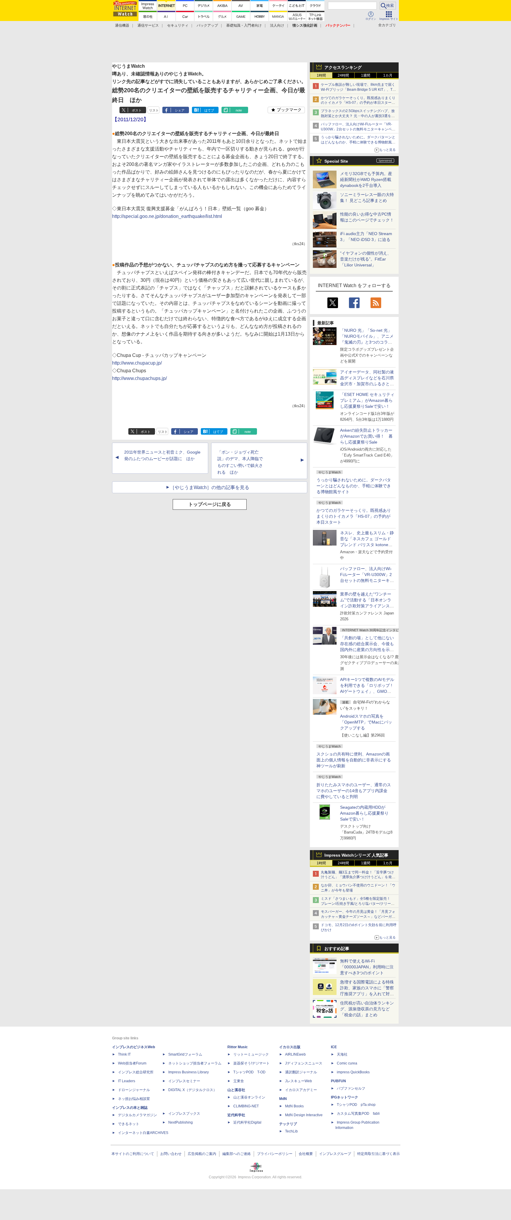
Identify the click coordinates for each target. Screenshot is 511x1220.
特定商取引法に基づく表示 (378, 1154)
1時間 (321, 75)
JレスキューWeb (298, 1081)
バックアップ (207, 25)
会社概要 (306, 1154)
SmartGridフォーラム (185, 1054)
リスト (154, 110)
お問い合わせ (171, 1154)
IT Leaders (126, 1081)
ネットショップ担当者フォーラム (194, 1063)
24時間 (343, 75)
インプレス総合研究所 (135, 1072)
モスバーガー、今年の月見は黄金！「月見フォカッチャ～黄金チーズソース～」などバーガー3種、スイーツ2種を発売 (358, 917)
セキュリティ (177, 25)
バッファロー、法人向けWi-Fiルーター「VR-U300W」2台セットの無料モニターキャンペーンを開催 (358, 129)
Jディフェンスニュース (303, 1063)
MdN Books (294, 1106)
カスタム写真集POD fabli (358, 1113)
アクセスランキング (343, 67)
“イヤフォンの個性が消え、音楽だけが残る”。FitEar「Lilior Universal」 (365, 259)
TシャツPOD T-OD (249, 1072)
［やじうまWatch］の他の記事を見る (209, 487)
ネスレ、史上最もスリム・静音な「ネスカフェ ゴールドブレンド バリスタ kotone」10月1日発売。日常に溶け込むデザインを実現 (367, 544)
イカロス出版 (289, 1047)
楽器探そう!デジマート (251, 1063)
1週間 (365, 75)
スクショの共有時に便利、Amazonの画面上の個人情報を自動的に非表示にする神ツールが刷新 (353, 760)
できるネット (128, 1124)
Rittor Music (237, 1047)
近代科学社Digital (247, 1122)
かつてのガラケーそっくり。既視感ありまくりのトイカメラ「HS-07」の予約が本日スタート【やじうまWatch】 (358, 103)
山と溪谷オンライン (249, 1097)
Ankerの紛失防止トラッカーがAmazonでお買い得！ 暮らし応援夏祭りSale (366, 436)
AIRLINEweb (295, 1054)
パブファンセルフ (351, 1088)
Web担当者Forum (132, 1063)
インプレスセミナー (184, 1081)
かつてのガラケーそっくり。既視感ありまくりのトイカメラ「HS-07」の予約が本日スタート (353, 516)
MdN (283, 1099)
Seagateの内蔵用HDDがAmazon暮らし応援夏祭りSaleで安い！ (364, 813)
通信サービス (148, 25)
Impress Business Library (188, 1072)
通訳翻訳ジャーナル (301, 1072)
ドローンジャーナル (134, 1090)
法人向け (277, 25)
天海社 (342, 1054)
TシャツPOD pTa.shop (356, 1105)
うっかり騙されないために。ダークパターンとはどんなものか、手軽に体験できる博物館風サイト (353, 486)
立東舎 (238, 1081)
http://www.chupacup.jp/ (137, 362)
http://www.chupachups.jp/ (139, 378)
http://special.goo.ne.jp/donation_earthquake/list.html (167, 216)
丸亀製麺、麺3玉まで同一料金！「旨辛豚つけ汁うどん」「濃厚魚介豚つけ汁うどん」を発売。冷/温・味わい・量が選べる (357, 877)
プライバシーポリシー (274, 1154)
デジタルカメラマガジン (137, 1115)
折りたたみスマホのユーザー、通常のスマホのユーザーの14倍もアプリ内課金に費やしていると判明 (353, 790)
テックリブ (288, 1124)
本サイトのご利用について (132, 1154)
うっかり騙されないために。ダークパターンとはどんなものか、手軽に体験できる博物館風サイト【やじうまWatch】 (358, 142)
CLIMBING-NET (246, 1106)
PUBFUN (338, 1081)
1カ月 (387, 75)
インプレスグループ (335, 1154)
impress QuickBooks (353, 1072)
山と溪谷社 (236, 1090)
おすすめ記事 (336, 948)
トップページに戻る (209, 504)
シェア (180, 110)
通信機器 (122, 25)
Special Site (336, 161)
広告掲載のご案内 (202, 1154)
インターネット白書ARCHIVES (143, 1133)
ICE (334, 1047)
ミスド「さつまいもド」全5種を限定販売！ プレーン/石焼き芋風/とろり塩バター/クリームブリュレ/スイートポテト (357, 904)
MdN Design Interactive (304, 1115)
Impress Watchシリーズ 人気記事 (356, 855)
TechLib (291, 1131)
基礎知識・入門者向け (244, 25)
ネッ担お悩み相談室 (134, 1099)
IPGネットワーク (344, 1097)
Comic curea (347, 1063)
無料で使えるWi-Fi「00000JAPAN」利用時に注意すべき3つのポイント (367, 967)
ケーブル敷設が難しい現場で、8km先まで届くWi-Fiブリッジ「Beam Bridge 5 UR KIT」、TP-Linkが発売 (358, 89)
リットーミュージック (251, 1054)
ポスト (137, 110)
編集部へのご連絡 (236, 1154)
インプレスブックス (184, 1113)
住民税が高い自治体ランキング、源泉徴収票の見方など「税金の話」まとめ (367, 1009)
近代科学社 (236, 1115)
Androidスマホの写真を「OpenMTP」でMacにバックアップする (366, 722)
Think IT (124, 1054)
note (239, 110)
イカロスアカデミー (301, 1090)
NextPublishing (180, 1122)
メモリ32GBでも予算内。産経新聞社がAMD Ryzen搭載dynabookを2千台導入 (366, 179)
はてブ (209, 110)
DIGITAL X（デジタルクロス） (192, 1090)
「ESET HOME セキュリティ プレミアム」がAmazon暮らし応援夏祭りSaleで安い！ (367, 400)
